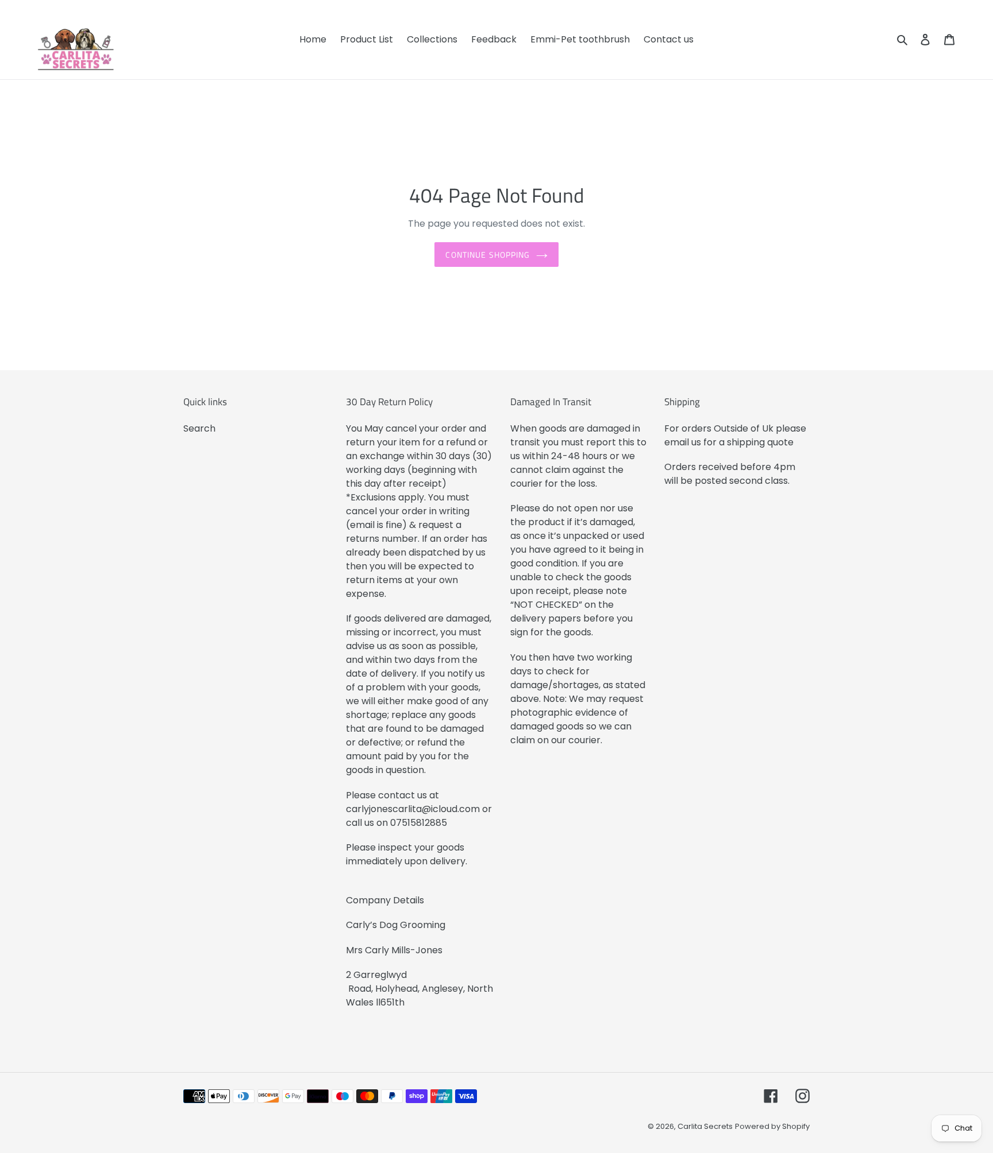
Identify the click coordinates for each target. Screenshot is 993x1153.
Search (199, 428)
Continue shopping (487, 255)
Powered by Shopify (772, 1126)
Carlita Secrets (705, 1126)
